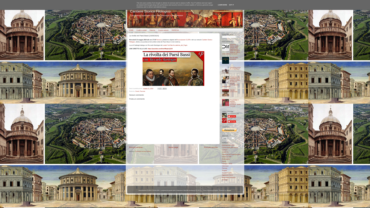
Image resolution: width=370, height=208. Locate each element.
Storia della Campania (229, 177)
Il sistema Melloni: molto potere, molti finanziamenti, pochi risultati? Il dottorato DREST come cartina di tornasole (231, 49)
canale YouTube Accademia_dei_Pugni (175, 45)
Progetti (224, 170)
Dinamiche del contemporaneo (231, 154)
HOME (131, 30)
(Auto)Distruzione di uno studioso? (235, 68)
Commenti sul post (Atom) (143, 151)
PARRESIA (175, 30)
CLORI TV (225, 152)
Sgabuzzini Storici (227, 175)
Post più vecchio (211, 147)
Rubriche (152, 30)
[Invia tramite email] (158, 89)
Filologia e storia (227, 163)
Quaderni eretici (227, 173)
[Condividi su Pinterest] (166, 89)
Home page (173, 147)
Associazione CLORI (184, 40)
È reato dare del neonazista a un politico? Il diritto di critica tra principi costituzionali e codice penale (231, 81)
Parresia (159, 40)
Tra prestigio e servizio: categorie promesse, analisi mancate (235, 103)
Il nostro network (163, 30)
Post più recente (136, 147)
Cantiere (224, 150)
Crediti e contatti (141, 30)
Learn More (222, 5)
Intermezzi (225, 166)
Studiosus (225, 179)
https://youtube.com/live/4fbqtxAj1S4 (160, 48)
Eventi (137, 91)
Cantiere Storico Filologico (150, 11)
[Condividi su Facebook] (164, 89)
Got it (231, 5)
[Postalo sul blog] (160, 89)
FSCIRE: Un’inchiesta (233, 90)
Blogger (229, 190)
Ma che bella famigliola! (234, 58)
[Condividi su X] (162, 89)
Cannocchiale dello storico (230, 147)
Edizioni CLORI (226, 156)
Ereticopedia (226, 159)
